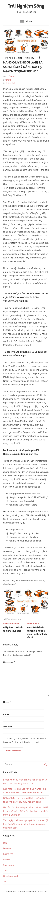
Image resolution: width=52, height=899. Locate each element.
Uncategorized (10, 876)
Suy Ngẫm (8, 865)
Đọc (5, 843)
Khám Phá (10, 83)
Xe (4, 881)
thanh (8, 80)
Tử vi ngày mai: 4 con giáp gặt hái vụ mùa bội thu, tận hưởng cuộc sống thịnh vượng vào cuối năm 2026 (25, 824)
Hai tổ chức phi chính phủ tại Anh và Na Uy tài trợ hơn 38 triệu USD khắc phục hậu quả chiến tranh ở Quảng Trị (25, 811)
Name (7, 702)
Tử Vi (5, 870)
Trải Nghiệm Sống (26, 6)
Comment (9, 662)
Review (6, 859)
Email (6, 714)
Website (7, 726)
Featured (7, 848)
